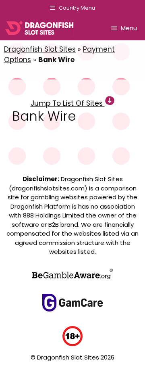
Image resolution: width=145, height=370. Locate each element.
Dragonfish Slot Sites (40, 49)
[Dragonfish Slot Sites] (41, 28)
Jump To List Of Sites (68, 103)
